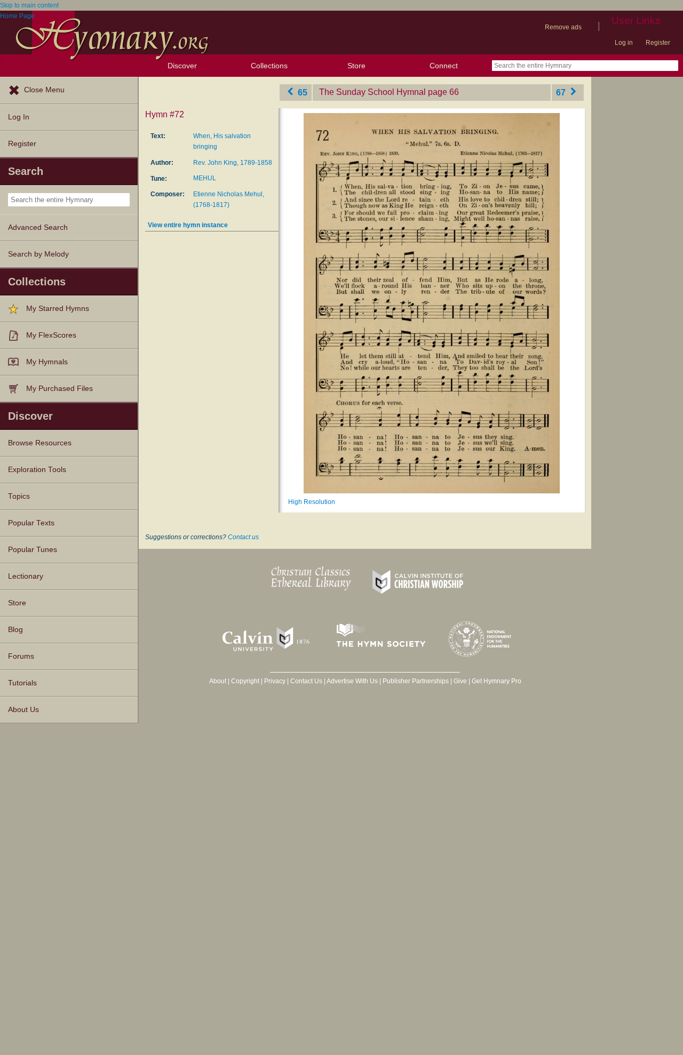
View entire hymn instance (188, 225)
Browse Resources (40, 443)
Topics (19, 496)
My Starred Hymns (57, 309)
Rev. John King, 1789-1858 (232, 162)
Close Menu (44, 90)
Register (658, 42)
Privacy (274, 681)
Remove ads (563, 27)
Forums (21, 656)
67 (562, 92)
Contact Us (306, 681)
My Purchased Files (59, 389)
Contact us (243, 537)
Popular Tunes (32, 550)
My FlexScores (51, 335)
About (217, 681)
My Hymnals (47, 362)
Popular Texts (31, 523)
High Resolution (311, 502)
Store (356, 65)
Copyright (245, 681)
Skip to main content (29, 5)
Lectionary (25, 576)
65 (301, 92)
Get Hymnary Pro (496, 681)
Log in (624, 42)
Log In (18, 117)
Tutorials (22, 683)
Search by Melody (38, 254)
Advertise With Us (352, 681)
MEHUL (204, 178)
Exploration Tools (37, 470)
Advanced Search (38, 227)
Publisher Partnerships (416, 681)
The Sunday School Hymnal (372, 92)
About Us (23, 710)
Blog (15, 630)
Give (460, 681)
